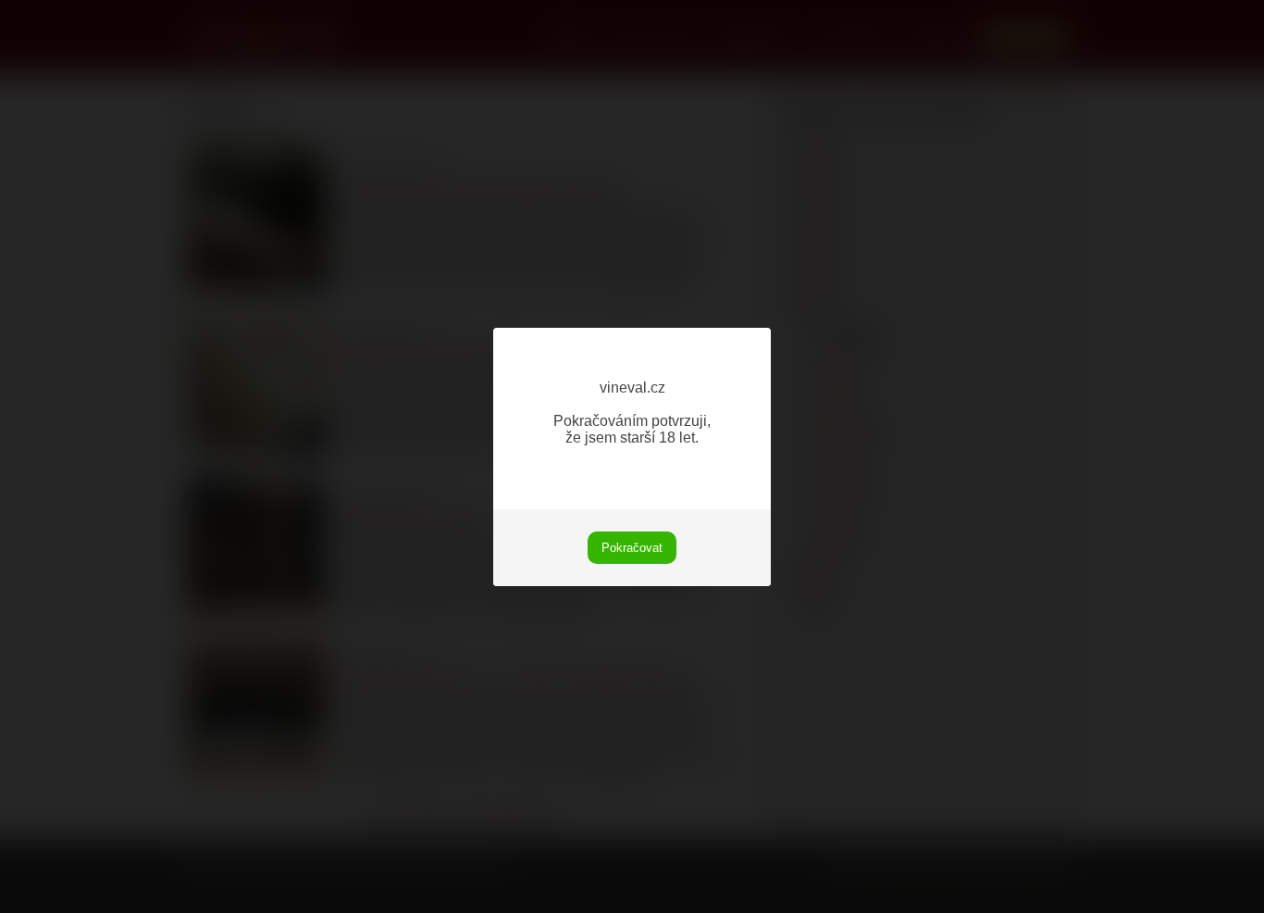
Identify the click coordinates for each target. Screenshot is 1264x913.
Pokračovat (632, 548)
